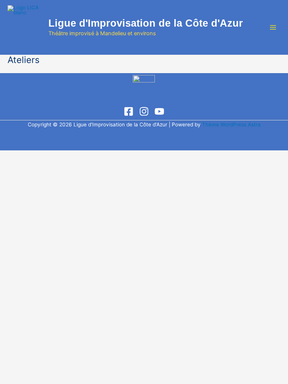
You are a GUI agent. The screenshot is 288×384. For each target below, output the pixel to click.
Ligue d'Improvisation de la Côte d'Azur (145, 23)
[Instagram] (144, 111)
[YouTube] (159, 111)
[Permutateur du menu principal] (273, 27)
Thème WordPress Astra (231, 125)
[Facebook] (129, 111)
